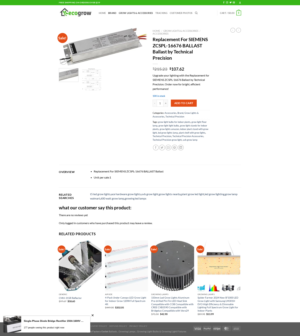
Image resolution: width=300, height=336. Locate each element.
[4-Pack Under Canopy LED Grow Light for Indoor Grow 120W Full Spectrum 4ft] (126, 266)
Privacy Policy (138, 326)
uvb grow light (149, 194)
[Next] (141, 46)
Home (102, 13)
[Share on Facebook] (156, 147)
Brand (112, 13)
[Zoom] (63, 61)
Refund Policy (118, 326)
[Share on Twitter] (162, 147)
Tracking (161, 13)
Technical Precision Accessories (187, 136)
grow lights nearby (170, 194)
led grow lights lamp (168, 132)
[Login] (240, 2)
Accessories (160, 33)
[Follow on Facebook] (224, 2)
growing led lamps (135, 198)
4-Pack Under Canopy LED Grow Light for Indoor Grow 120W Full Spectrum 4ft (125, 300)
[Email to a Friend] (168, 147)
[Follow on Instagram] (227, 2)
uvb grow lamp (190, 139)
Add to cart (183, 103)
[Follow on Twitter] (231, 2)
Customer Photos (181, 13)
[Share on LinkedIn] (181, 147)
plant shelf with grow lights (192, 132)
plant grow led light (192, 194)
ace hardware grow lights (126, 194)
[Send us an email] (234, 2)
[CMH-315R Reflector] (80, 266)
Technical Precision (174, 116)
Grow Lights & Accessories (136, 13)
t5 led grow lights (100, 194)
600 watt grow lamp (112, 198)
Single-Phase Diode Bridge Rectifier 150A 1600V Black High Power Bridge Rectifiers (54, 321)
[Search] (196, 13)
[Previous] (65, 46)
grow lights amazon (169, 129)
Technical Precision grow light (167, 139)
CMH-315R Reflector (70, 297)
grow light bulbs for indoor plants (174, 122)
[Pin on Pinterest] (174, 147)
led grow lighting (214, 194)
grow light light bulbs (169, 125)
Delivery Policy (97, 326)
